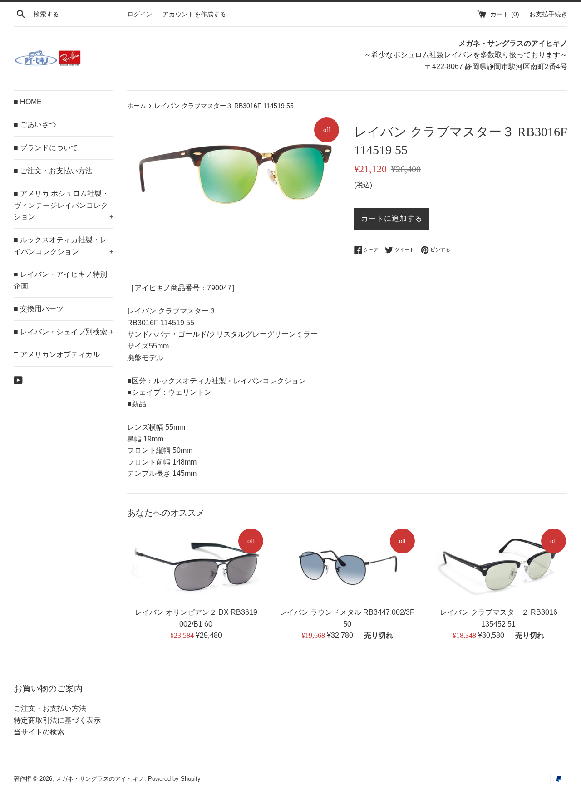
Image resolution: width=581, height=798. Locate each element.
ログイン (140, 14)
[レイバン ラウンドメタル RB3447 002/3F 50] (347, 564)
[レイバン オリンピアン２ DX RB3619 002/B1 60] (196, 564)
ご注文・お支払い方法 (50, 708)
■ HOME (28, 102)
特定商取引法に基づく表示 (57, 720)
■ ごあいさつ (35, 124)
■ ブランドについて (46, 148)
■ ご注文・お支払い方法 (53, 171)
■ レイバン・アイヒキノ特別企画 (60, 280)
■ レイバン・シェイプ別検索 (63, 332)
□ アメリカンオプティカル (57, 354)
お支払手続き (548, 14)
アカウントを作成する (194, 14)
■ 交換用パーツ (39, 309)
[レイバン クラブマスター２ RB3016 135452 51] (498, 564)
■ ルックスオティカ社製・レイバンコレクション (63, 245)
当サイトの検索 (39, 732)
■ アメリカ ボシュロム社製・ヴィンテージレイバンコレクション (63, 205)
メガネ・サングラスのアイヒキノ (100, 778)
